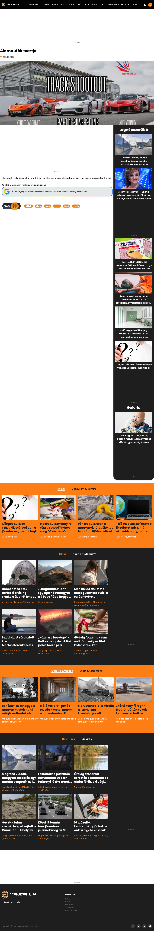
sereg (62, 835)
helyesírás (11, 536)
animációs (56, 536)
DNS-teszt (79, 650)
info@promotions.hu (12, 902)
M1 (66, 835)
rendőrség (43, 790)
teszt (57, 206)
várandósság (81, 605)
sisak (10, 602)
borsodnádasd (68, 718)
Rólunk (67, 902)
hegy (45, 602)
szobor (128, 718)
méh (93, 602)
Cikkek (28, 206)
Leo (146, 718)
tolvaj (41, 787)
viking (5, 602)
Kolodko (120, 718)
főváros (132, 536)
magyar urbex (9, 718)
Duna (76, 787)
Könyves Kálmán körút (13, 790)
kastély (17, 721)
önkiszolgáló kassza (97, 835)
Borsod (81, 718)
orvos (10, 650)
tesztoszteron (21, 650)
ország (123, 536)
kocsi (66, 206)
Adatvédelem (69, 907)
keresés (91, 787)
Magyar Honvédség (48, 835)
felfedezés (28, 602)
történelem (7, 721)
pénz (84, 536)
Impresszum (69, 904)
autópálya (43, 838)
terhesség (94, 605)
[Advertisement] (77, 26)
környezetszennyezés (21, 835)
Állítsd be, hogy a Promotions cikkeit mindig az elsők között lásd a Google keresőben (49, 191)
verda (76, 206)
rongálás (120, 721)
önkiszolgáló (80, 835)
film (64, 536)
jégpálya (55, 787)
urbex (19, 718)
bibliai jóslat (55, 650)
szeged (6, 835)
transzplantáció (82, 602)
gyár (57, 718)
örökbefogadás (82, 653)
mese (47, 536)
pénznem (92, 536)
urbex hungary (30, 718)
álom (38, 206)
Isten (4, 650)
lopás (47, 787)
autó (47, 206)
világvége (43, 650)
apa (51, 602)
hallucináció (8, 653)
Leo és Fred (138, 718)
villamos (30, 787)
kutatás (18, 602)
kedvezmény (80, 838)
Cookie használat (71, 910)
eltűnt (83, 787)
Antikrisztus (43, 653)
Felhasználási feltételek (73, 899)
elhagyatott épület (87, 721)
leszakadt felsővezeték (13, 787)
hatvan (64, 787)
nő (97, 602)
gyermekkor (91, 650)
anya (102, 602)
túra (40, 602)
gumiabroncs (8, 838)
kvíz (4, 536)
